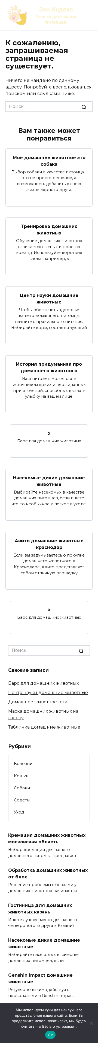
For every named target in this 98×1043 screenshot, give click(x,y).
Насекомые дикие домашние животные (49, 481)
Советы (22, 800)
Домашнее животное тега (37, 701)
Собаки (22, 787)
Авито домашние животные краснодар (49, 544)
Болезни (23, 763)
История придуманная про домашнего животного (49, 367)
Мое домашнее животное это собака (49, 161)
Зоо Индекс (56, 9)
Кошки (21, 775)
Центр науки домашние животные (49, 298)
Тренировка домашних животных (49, 230)
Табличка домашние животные (44, 727)
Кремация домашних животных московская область (46, 838)
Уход (19, 812)
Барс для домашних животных (43, 683)
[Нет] (91, 1023)
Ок (50, 1035)
